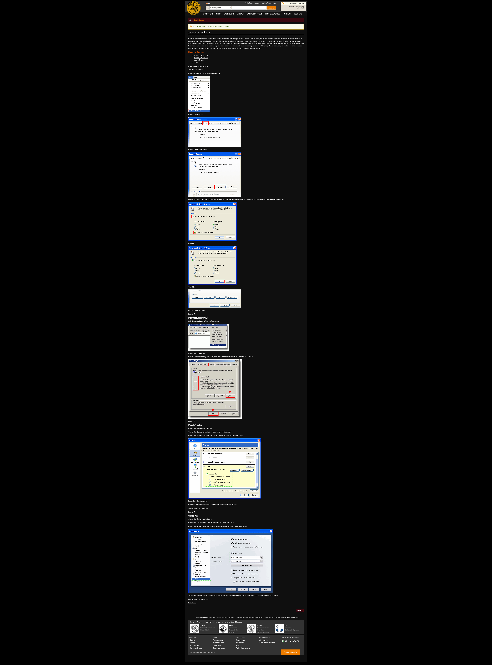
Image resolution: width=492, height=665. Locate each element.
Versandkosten (218, 643)
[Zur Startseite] (190, 20)
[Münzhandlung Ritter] (194, 8)
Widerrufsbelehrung (243, 648)
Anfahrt (192, 643)
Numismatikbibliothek (267, 643)
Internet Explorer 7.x (201, 55)
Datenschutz (240, 640)
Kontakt (192, 640)
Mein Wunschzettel (269, 3)
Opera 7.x (197, 62)
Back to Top (192, 314)
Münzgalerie (263, 640)
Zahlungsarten (218, 640)
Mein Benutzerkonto (252, 3)
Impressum (240, 643)
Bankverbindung (219, 648)
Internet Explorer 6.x (201, 58)
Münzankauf (194, 645)
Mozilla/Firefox (199, 60)
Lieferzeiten (217, 645)
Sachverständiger (196, 648)
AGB (237, 645)
